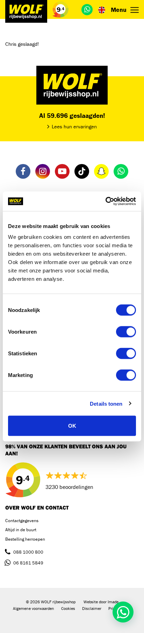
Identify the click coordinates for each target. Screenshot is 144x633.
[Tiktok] (81, 171)
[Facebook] (23, 171)
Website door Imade (101, 601)
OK (72, 426)
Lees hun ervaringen (74, 126)
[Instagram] (42, 171)
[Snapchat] (101, 171)
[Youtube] (62, 171)
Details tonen (106, 403)
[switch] (126, 331)
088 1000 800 (28, 552)
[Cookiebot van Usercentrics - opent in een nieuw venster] (105, 201)
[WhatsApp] (87, 9)
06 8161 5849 (28, 563)
